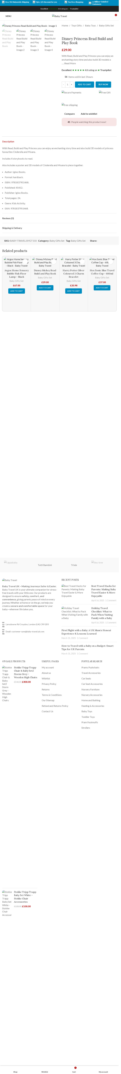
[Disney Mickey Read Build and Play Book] (45, 262)
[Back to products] (67, 32)
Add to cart (84, 84)
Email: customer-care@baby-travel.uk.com (25, 631)
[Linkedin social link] (109, 241)
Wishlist (46, 678)
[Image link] (9, 579)
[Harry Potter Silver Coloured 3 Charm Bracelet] (73, 262)
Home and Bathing (90, 700)
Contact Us (47, 711)
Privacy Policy (49, 683)
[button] (16, 291)
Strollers (85, 727)
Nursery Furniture (90, 689)
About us (46, 672)
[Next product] (70, 32)
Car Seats (86, 678)
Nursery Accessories (91, 694)
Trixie (74, 565)
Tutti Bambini (45, 565)
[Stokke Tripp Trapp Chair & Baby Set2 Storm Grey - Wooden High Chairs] (7, 776)
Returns (46, 689)
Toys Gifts (76, 25)
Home (65, 25)
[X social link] (102, 241)
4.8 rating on (59, 9)
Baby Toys (90, 25)
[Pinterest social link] (106, 241)
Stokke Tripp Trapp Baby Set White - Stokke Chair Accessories (25, 896)
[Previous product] (63, 32)
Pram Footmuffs (89, 722)
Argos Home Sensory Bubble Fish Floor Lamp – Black (17, 273)
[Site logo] (59, 15)
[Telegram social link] (113, 241)
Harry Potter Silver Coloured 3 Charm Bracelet (73, 273)
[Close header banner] (115, 3)
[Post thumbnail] (75, 593)
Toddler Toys (88, 716)
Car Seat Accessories (92, 683)
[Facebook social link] (98, 241)
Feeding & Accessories (92, 705)
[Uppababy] (15, 565)
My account (48, 667)
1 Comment (110, 600)
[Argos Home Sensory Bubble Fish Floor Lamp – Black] (16, 262)
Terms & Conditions (52, 694)
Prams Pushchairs (90, 667)
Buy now (103, 84)
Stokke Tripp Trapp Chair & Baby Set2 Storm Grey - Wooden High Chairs (25, 672)
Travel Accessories (91, 672)
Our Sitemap (48, 700)
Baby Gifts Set (106, 25)
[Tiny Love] (103, 565)
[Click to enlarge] (7, 22)
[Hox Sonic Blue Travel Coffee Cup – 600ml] (102, 262)
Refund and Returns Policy (55, 705)
